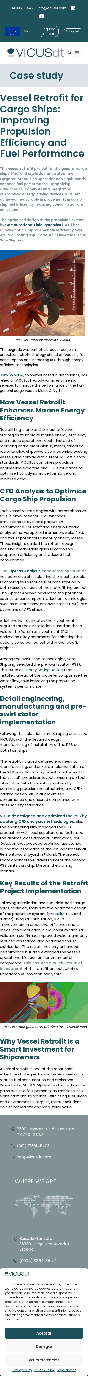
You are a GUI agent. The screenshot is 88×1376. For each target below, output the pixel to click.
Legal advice (66, 1370)
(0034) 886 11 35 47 (37, 1261)
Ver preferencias (44, 1360)
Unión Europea (12, 31)
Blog (28, 31)
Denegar (44, 1346)
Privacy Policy (22, 1370)
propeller (56, 913)
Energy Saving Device (44, 669)
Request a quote (48, 31)
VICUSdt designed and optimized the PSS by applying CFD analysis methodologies (43, 819)
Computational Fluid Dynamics (33, 224)
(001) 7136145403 (33, 1146)
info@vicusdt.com (52, 8)
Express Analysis (24, 570)
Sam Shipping (11, 375)
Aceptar (44, 1333)
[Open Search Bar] (69, 53)
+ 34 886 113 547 (20, 8)
